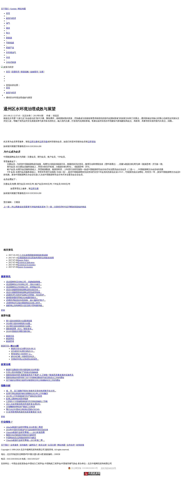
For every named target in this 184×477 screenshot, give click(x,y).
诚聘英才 (33, 445)
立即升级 (44, 142)
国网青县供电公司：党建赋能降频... (26, 282)
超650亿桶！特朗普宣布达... (23, 356)
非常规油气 (11, 52)
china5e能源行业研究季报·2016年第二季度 (24, 427)
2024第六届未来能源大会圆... (19, 323)
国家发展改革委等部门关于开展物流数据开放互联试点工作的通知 (35, 377)
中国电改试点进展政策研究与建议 (21, 438)
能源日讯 (10, 336)
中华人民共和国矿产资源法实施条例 (22, 372)
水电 (8, 303)
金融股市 (34, 72)
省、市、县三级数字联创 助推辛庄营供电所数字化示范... (31, 391)
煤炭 (8, 28)
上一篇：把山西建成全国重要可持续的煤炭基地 (25, 207)
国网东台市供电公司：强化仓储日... (26, 284)
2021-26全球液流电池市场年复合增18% (23, 404)
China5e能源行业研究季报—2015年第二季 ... (25, 440)
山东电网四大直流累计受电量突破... (28, 305)
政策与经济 (11, 18)
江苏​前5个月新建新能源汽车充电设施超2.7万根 (27, 401)
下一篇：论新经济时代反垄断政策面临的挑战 (66, 207)
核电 (8, 298)
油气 (8, 23)
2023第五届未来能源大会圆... (19, 326)
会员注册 (52, 445)
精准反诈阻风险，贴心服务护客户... (30, 300)
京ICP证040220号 (108, 468)
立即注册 (34, 142)
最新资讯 (6, 276)
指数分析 (6, 385)
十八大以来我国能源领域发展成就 (33, 255)
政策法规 (6, 364)
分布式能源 (11, 62)
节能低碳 (10, 43)
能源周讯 (10, 339)
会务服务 (14, 445)
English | (13, 9)
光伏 (8, 57)
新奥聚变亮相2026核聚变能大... (24, 298)
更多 (3, 310)
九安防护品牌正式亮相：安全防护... (30, 295)
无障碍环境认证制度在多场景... (25, 359)
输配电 (9, 305)
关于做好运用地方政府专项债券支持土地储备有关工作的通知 (33, 380)
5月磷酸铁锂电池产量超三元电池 (20, 407)
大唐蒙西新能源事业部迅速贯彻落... (26, 292)
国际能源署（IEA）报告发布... (19, 329)
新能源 (9, 38)
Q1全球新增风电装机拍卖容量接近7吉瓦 (24, 412)
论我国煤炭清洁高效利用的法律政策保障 (36, 258)
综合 (8, 282)
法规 (42, 72)
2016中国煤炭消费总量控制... (19, 331)
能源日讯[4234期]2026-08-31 (23, 348)
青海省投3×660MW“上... (21, 354)
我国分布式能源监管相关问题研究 (21, 435)
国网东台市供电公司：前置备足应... (26, 287)
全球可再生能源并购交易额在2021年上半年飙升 (27, 393)
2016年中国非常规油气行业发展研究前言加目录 (27, 430)
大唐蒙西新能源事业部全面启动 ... (25, 290)
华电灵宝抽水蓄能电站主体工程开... (26, 303)
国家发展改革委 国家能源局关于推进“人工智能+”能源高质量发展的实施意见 (39, 375)
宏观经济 (15, 72)
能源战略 (25, 72)
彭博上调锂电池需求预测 (17, 399)
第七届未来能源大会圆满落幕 (19, 321)
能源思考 (10, 341)
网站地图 (22, 9)
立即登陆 (92, 142)
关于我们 (5, 445)
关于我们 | (5, 9)
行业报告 (6, 422)
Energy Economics (25, 267)
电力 (8, 33)
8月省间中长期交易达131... (23, 351)
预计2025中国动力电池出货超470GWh (22, 409)
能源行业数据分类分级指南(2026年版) (22, 370)
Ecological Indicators (26, 262)
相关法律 (43, 445)
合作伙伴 (71, 445)
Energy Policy (23, 260)
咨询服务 (24, 445)
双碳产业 (10, 48)
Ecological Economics (26, 265)
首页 (8, 13)
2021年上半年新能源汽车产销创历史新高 (24, 396)
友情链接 (80, 445)
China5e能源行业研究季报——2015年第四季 (25, 432)
